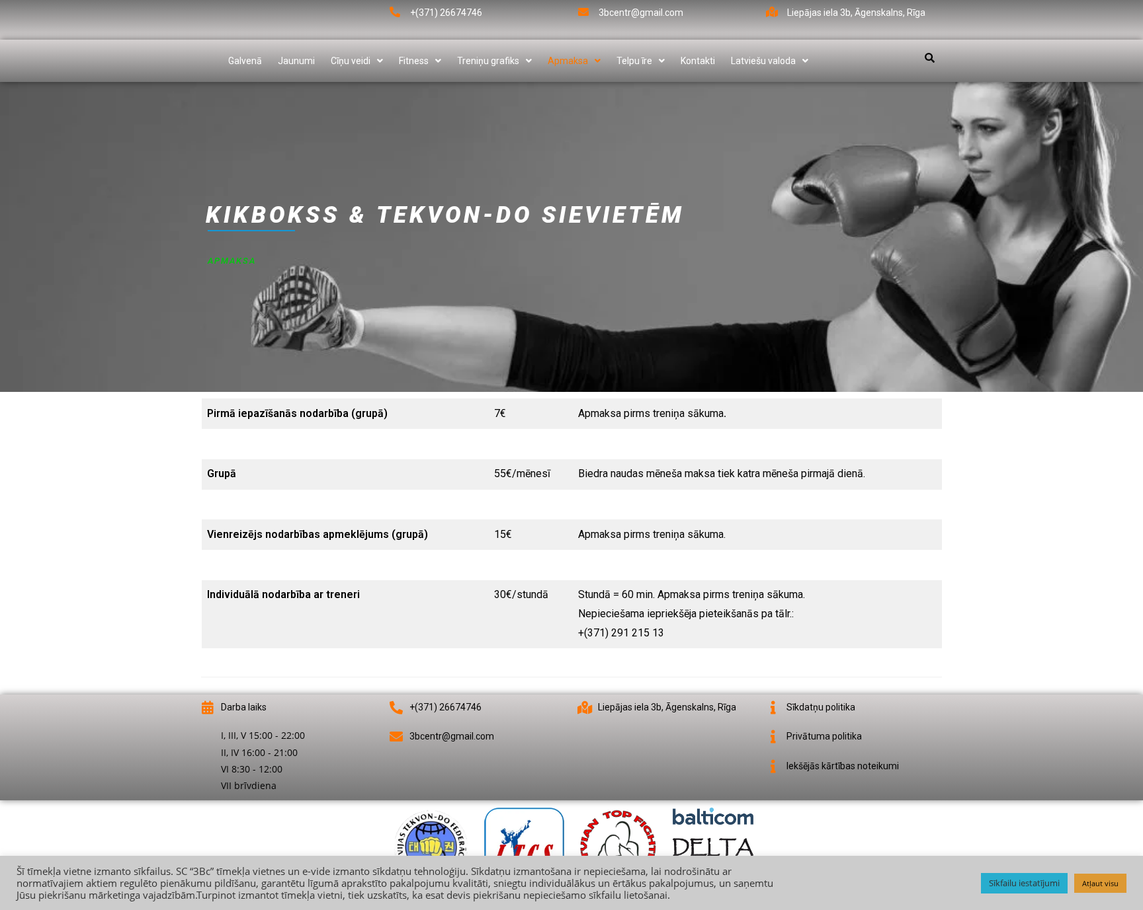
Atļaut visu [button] (1100, 883)
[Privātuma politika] (773, 736)
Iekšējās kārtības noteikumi (842, 766)
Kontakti (698, 61)
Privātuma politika (824, 736)
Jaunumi (296, 61)
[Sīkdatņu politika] (773, 707)
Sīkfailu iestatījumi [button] (1024, 883)
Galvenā (245, 61)
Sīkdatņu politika (820, 707)
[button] (357, 60)
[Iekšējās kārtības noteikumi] (773, 766)
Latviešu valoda (763, 61)
